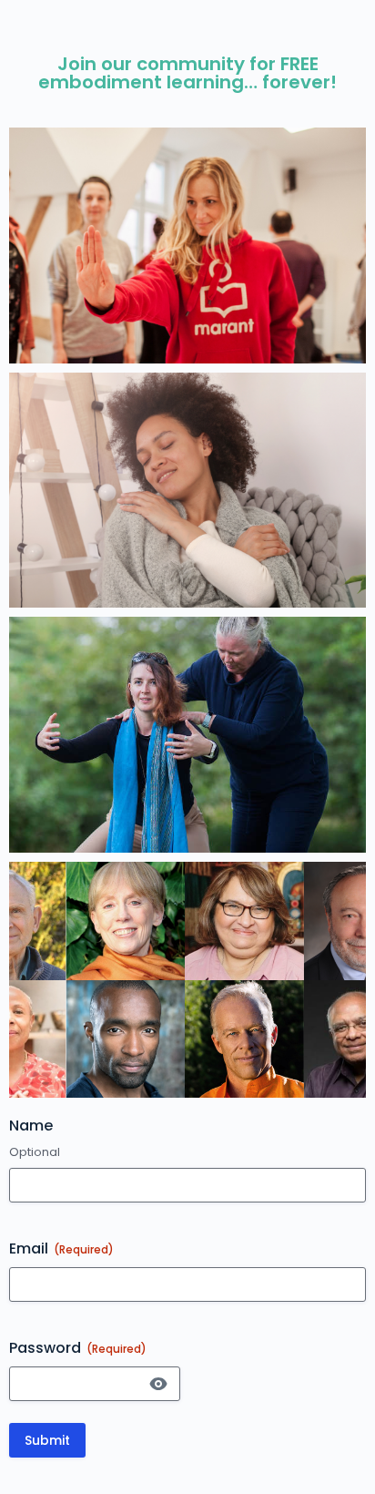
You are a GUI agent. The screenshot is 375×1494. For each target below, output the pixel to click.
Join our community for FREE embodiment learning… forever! (187, 73)
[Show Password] (158, 1384)
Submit (47, 1440)
